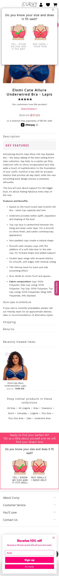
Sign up (29, 560)
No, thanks (29, 566)
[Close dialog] (53, 538)
